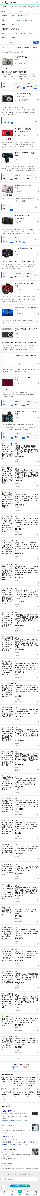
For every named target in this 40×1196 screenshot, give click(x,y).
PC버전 (10, 1174)
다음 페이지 (28, 1058)
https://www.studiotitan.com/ (12, 1128)
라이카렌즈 (12, 1121)
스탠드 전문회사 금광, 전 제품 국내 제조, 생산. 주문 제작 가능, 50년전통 (15, 1131)
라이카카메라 (5, 1121)
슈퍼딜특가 (12, 1145)
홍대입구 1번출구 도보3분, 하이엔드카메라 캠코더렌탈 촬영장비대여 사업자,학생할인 (15, 1155)
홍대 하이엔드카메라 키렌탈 (8, 1149)
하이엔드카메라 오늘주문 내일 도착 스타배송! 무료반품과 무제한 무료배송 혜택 (19, 1168)
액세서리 (19, 1121)
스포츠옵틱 (25, 1121)
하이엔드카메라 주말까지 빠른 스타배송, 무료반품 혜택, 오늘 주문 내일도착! (19, 1142)
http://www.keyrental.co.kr (12, 1152)
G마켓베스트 (5, 1145)
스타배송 (19, 1145)
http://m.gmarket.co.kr (11, 1139)
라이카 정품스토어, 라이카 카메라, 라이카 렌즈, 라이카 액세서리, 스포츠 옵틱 (15, 1117)
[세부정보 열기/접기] (36, 1179)
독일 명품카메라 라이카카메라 (9, 1111)
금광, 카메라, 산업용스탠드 (8, 1125)
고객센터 (30, 1174)
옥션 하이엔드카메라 (6, 1163)
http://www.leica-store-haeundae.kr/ (15, 1113)
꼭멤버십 (25, 1145)
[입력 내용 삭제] (37, 2)
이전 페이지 (11, 1058)
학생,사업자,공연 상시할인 (8, 1159)
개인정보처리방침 (22, 1174)
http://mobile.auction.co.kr (12, 1166)
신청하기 (35, 1106)
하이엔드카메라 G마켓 (7, 1136)
